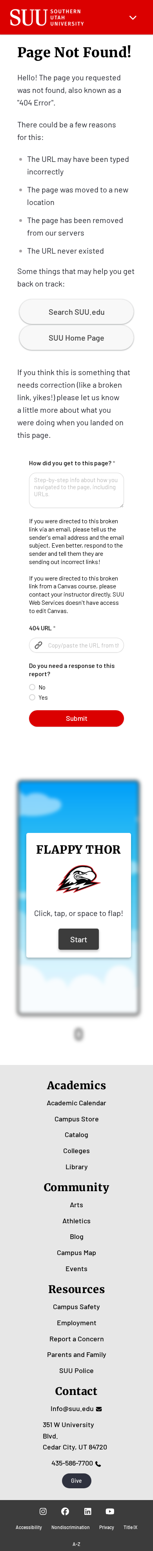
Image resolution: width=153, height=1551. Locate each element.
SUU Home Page (76, 337)
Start (78, 939)
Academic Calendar (76, 1102)
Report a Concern (76, 1338)
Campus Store (77, 1118)
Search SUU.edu (77, 311)
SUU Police (76, 1370)
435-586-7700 (72, 1462)
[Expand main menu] (133, 17)
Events (76, 1268)
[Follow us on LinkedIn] (88, 1511)
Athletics (76, 1220)
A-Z (76, 1544)
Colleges (76, 1150)
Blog (77, 1236)
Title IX (130, 1527)
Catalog (76, 1134)
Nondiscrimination (70, 1527)
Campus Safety (76, 1306)
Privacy (106, 1527)
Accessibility (29, 1527)
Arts (76, 1204)
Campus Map (76, 1252)
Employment (77, 1322)
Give (76, 1480)
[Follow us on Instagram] (43, 1511)
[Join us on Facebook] (65, 1511)
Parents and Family (76, 1354)
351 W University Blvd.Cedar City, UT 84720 (75, 1435)
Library (77, 1166)
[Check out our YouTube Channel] (110, 1511)
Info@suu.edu (72, 1408)
